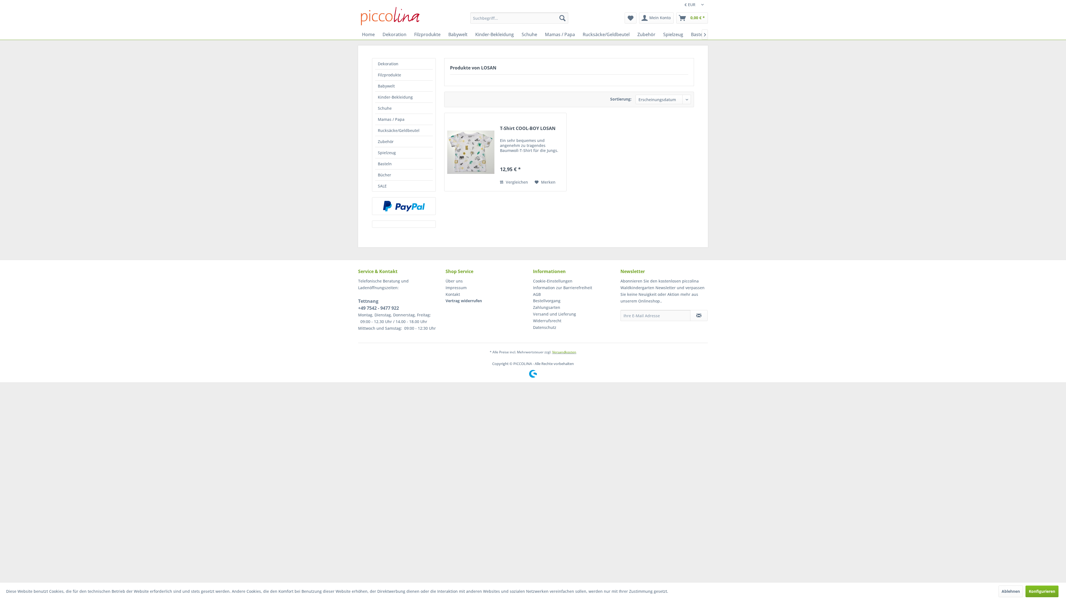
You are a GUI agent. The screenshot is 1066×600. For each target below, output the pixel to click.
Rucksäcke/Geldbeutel (398, 130)
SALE (382, 186)
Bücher (384, 175)
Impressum (456, 287)
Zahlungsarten (546, 307)
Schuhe (385, 108)
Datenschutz (544, 327)
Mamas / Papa (391, 119)
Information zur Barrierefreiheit (562, 287)
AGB (537, 294)
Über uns (454, 281)
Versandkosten (564, 352)
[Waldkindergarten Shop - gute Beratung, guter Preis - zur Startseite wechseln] (390, 16)
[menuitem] (519, 18)
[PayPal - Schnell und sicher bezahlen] (404, 206)
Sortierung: (621, 99)
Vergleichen (516, 182)
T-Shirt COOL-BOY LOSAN (527, 128)
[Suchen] (562, 18)
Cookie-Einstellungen (552, 281)
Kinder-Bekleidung (395, 97)
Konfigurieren (1042, 591)
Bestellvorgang (546, 300)
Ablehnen (1011, 591)
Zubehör (386, 141)
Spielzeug (387, 152)
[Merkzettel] (631, 18)
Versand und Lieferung (554, 314)
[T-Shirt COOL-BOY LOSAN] (470, 152)
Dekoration (388, 63)
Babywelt (386, 86)
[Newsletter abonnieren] (699, 315)
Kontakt (453, 294)
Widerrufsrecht (547, 320)
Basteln (385, 163)
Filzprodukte (389, 75)
